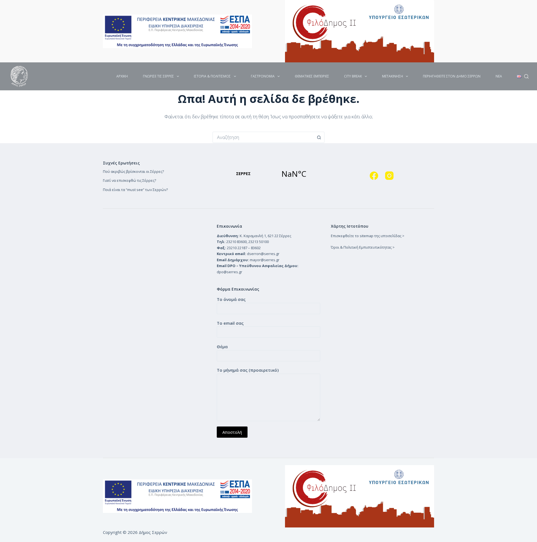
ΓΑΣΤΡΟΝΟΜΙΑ (263, 76)
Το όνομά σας (231, 299)
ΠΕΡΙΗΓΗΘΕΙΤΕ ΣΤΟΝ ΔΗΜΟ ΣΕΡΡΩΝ (452, 76)
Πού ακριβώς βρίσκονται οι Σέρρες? (133, 171)
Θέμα (222, 346)
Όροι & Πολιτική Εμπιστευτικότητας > (363, 247)
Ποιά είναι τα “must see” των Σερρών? (135, 189)
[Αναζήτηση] (526, 76)
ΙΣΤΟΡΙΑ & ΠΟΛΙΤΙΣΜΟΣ (212, 76)
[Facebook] (374, 175)
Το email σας (230, 323)
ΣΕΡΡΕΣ (268, 173)
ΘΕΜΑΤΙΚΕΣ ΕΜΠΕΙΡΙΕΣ (312, 76)
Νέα (499, 76)
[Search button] (319, 137)
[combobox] (263, 137)
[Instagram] (389, 175)
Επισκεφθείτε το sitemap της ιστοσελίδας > (367, 235)
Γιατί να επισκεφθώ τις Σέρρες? (129, 180)
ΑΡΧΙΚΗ (122, 76)
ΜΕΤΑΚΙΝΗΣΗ (392, 76)
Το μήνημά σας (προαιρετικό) (248, 370)
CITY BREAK (353, 76)
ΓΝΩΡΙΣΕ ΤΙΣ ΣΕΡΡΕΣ (158, 76)
